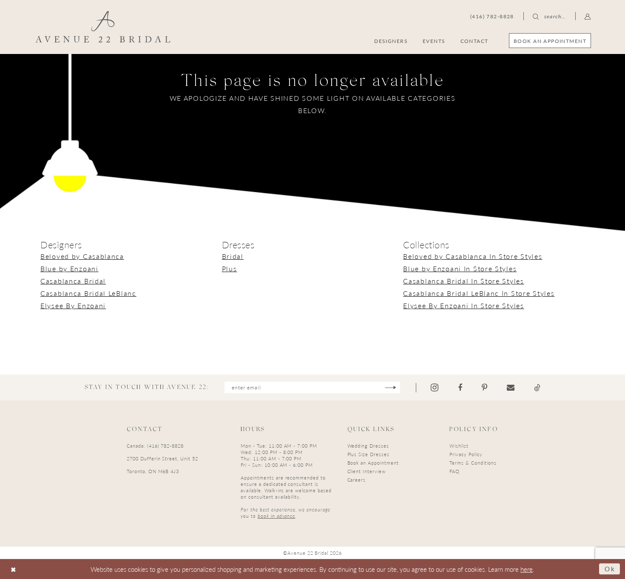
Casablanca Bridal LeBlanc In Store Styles (478, 293)
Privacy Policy (465, 454)
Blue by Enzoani (69, 268)
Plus (229, 268)
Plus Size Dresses (368, 454)
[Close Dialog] (13, 569)
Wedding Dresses (368, 446)
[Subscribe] (391, 387)
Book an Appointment (373, 463)
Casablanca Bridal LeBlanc (88, 293)
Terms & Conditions (472, 463)
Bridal (233, 256)
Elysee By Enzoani (73, 305)
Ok (610, 568)
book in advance (276, 516)
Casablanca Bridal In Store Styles (463, 281)
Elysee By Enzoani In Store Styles (463, 305)
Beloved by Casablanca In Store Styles (472, 256)
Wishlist (459, 446)
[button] (587, 16)
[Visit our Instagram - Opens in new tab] (434, 387)
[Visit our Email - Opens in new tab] (510, 388)
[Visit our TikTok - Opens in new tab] (537, 388)
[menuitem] (550, 40)
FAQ (454, 471)
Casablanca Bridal (73, 281)
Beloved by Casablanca (82, 256)
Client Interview (366, 471)
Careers (356, 480)
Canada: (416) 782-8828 (155, 446)
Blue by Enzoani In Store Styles (460, 268)
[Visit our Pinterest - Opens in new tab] (484, 388)
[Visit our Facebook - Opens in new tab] (460, 388)
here (526, 569)
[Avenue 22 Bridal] (103, 27)
